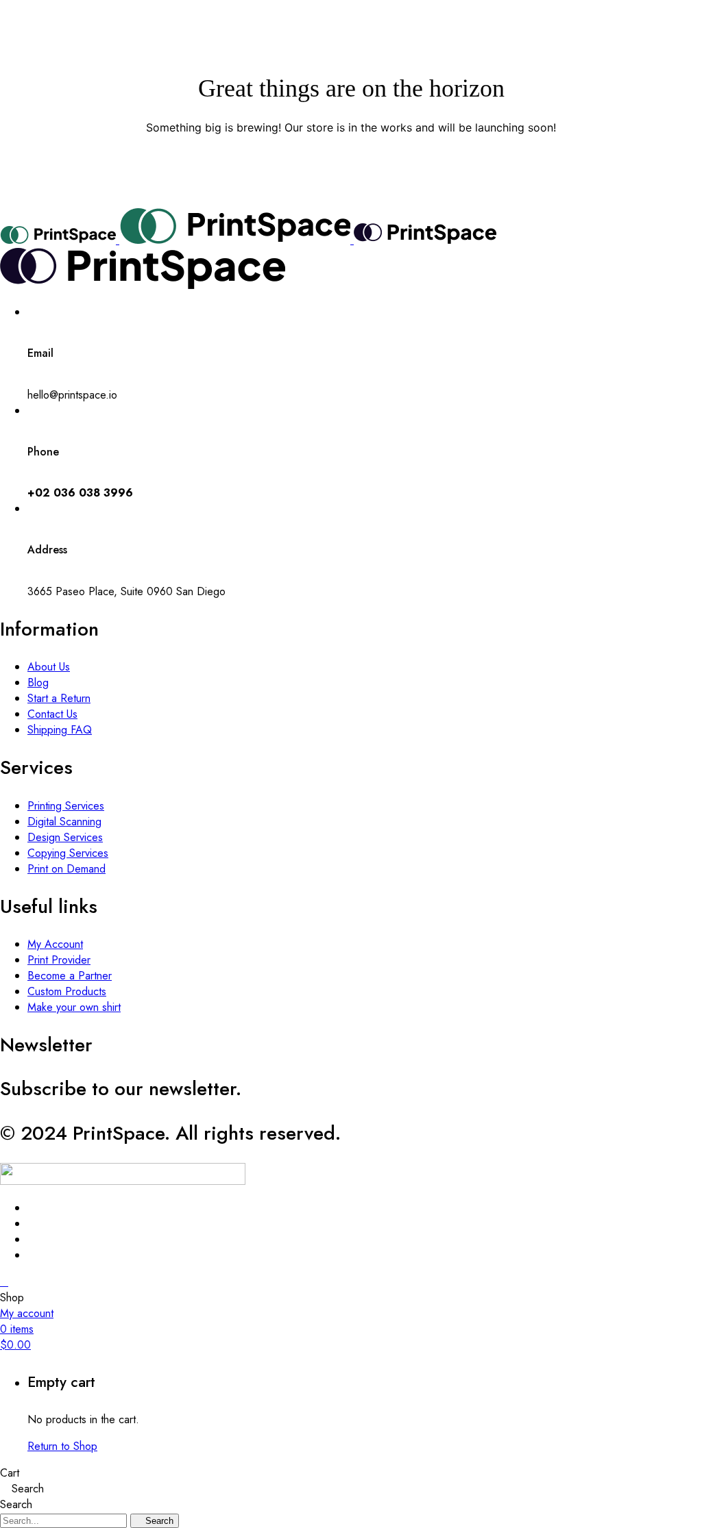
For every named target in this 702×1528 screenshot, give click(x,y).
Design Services (65, 837)
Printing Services (65, 806)
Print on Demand (66, 869)
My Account (55, 944)
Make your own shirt (74, 1007)
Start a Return (58, 698)
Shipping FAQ (59, 730)
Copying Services (67, 853)
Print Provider (58, 960)
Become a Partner (69, 976)
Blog (38, 682)
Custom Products (66, 991)
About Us (48, 667)
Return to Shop (62, 1446)
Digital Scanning (64, 821)
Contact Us (52, 714)
